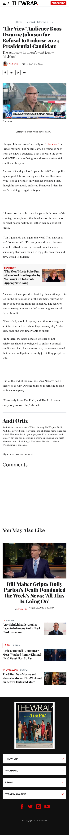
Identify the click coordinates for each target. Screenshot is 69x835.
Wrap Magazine (15, 794)
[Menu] (6, 3)
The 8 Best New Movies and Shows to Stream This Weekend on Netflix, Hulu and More (22, 678)
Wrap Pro (11, 770)
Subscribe (58, 3)
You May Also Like (24, 530)
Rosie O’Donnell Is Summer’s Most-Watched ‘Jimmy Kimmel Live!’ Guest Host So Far (22, 654)
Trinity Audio (32, 132)
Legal (9, 782)
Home (19, 22)
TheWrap (11, 758)
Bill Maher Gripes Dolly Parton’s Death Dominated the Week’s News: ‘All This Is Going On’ (34, 592)
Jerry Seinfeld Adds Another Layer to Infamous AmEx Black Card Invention (22, 628)
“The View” (52, 144)
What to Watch (11, 670)
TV (51, 22)
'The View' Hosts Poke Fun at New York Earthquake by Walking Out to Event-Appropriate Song (22, 277)
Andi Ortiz (13, 64)
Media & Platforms (36, 22)
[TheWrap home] (25, 3)
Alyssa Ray (22, 609)
